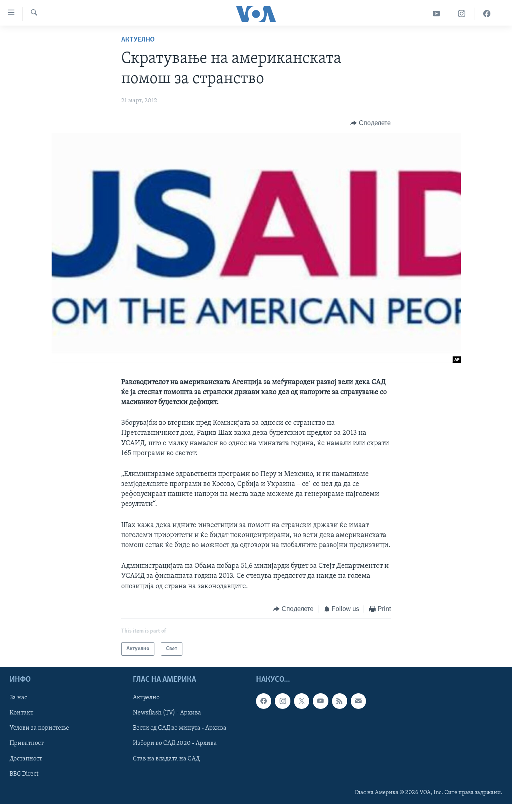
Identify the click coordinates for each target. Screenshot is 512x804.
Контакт (21, 713)
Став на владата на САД (166, 759)
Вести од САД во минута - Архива (179, 728)
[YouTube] (436, 14)
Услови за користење (39, 728)
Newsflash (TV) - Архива (167, 713)
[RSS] (339, 701)
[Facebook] (486, 14)
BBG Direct (24, 774)
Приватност (27, 743)
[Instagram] (461, 14)
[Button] (370, 123)
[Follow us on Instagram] (282, 701)
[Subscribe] (358, 701)
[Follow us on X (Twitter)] (301, 701)
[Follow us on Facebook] (263, 701)
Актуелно (138, 40)
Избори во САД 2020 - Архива (175, 743)
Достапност (26, 759)
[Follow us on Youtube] (320, 701)
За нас (18, 698)
